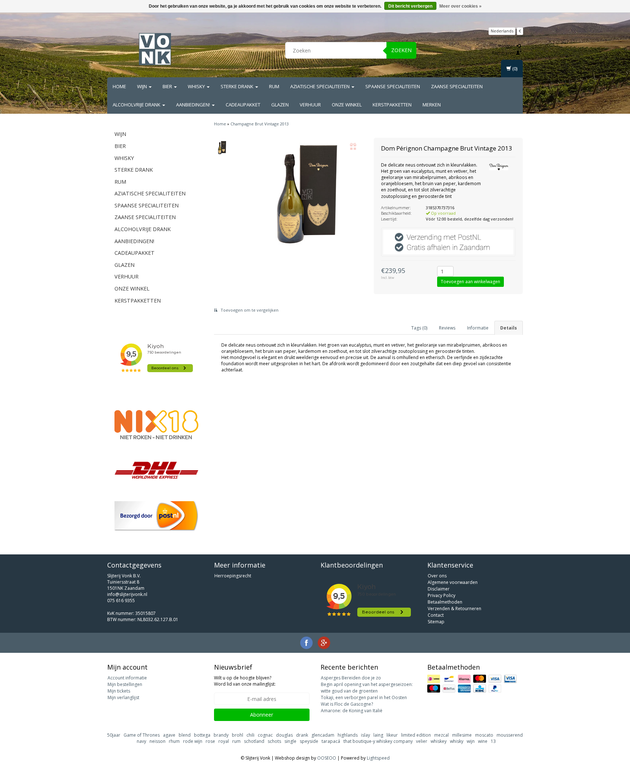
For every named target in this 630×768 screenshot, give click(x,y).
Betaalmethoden (445, 602)
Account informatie (127, 678)
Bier (168, 86)
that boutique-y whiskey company (378, 741)
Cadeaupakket (243, 104)
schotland (254, 741)
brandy (221, 735)
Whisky (197, 86)
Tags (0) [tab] (419, 328)
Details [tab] (508, 328)
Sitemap (436, 622)
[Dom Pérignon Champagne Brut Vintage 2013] (222, 148)
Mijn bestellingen (125, 684)
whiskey (439, 741)
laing (378, 735)
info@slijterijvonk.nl (127, 594)
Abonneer (261, 714)
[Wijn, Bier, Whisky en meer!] (155, 49)
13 (493, 741)
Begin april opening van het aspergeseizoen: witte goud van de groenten (367, 687)
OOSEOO (326, 758)
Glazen (280, 104)
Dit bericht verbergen (410, 6)
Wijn (142, 86)
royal (223, 741)
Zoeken (401, 50)
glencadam (322, 735)
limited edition (416, 735)
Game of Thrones (142, 735)
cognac (265, 735)
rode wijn (192, 741)
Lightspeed (378, 758)
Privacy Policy (441, 595)
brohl (237, 735)
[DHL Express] (156, 470)
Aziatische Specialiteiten (320, 86)
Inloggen (507, 45)
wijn (471, 741)
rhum (174, 741)
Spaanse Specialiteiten (392, 86)
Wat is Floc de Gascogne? (347, 704)
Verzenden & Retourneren (454, 608)
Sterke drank (237, 86)
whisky (456, 741)
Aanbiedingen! (193, 104)
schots (274, 741)
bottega (202, 735)
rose (210, 741)
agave (169, 735)
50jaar (113, 735)
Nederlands (502, 31)
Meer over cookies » (460, 6)
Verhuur (310, 104)
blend (185, 735)
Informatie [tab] (478, 328)
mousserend (510, 735)
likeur (392, 735)
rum (236, 741)
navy (141, 741)
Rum (274, 86)
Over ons (437, 576)
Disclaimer (439, 589)
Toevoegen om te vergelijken (249, 310)
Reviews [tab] (447, 328)
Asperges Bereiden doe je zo (351, 678)
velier (421, 741)
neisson (157, 741)
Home (119, 86)
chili (250, 735)
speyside (309, 741)
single (290, 741)
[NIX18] (156, 424)
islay (365, 735)
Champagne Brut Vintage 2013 (259, 123)
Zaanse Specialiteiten (457, 86)
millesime (462, 735)
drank (302, 735)
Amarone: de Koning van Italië (351, 710)
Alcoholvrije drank (137, 104)
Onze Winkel (347, 104)
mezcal (441, 735)
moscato (484, 735)
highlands (348, 735)
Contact (436, 615)
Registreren (504, 52)
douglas (284, 735)
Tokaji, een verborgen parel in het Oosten (364, 697)
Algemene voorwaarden (453, 582)
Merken (432, 104)
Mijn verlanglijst (123, 697)
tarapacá (331, 741)
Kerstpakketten (392, 104)
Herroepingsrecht (232, 576)
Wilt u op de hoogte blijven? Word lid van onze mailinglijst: (245, 681)
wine (482, 741)
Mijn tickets (119, 691)
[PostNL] (156, 516)
